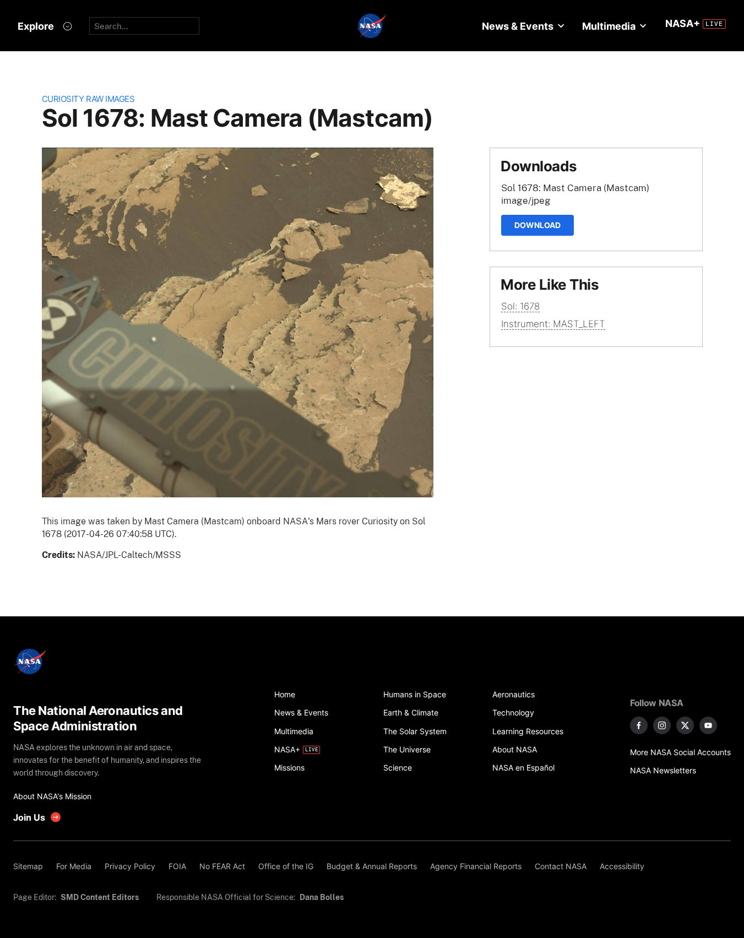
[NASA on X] (685, 725)
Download (537, 225)
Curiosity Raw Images (88, 99)
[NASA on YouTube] (708, 725)
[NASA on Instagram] (662, 725)
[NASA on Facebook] (639, 725)
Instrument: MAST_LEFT (553, 323)
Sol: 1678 (520, 306)
